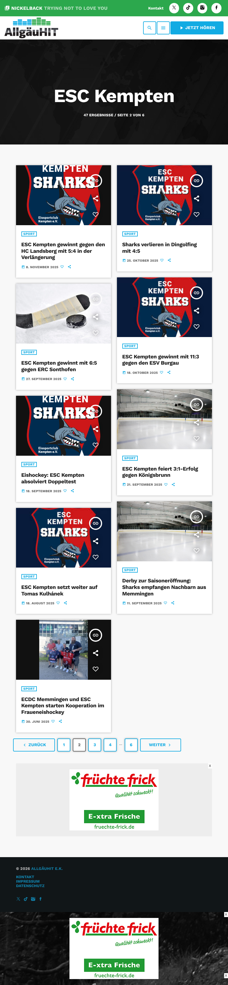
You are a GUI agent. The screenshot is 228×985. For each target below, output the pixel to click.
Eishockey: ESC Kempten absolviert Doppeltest (52, 478)
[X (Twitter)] (174, 8)
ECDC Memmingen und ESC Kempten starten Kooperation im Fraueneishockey (62, 705)
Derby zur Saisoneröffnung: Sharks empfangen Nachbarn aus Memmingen (164, 587)
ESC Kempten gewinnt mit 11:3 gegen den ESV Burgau (160, 360)
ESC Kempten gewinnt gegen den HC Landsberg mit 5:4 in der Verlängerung (63, 251)
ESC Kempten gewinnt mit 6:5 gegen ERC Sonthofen (59, 366)
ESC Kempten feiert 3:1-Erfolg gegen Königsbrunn (160, 472)
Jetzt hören (197, 28)
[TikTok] (188, 8)
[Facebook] (216, 8)
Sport (29, 234)
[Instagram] (202, 8)
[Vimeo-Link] (31, 28)
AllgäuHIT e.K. (47, 869)
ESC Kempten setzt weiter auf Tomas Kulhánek (59, 590)
